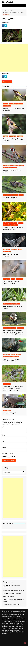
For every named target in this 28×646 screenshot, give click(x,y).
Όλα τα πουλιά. (13, 136)
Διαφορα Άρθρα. (13, 103)
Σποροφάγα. (20, 136)
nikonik (20, 631)
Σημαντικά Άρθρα (7, 105)
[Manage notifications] (25, 643)
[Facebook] (3, 25)
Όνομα (3, 435)
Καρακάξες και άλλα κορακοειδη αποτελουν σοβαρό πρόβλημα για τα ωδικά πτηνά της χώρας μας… (13, 332)
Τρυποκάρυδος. (15, 356)
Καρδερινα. (20, 103)
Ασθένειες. (6, 222)
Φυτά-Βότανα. (14, 224)
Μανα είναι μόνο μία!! (9, 413)
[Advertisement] (14, 58)
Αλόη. (5, 303)
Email (3, 441)
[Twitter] (5, 25)
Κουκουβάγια (14, 249)
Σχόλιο (3, 427)
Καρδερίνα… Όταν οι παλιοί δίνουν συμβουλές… (11, 586)
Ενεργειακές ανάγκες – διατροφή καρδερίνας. (13, 590)
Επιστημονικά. (15, 165)
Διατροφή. (6, 103)
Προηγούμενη (8, 81)
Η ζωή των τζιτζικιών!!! (10, 197)
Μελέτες (21, 165)
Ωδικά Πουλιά (7, 2)
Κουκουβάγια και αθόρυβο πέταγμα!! (11, 604)
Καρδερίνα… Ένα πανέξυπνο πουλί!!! (12, 593)
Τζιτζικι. (21, 195)
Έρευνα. (13, 354)
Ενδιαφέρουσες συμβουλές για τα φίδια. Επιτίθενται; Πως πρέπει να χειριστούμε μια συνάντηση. (13, 388)
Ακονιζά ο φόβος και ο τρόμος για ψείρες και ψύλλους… (13, 600)
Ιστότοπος (4, 447)
